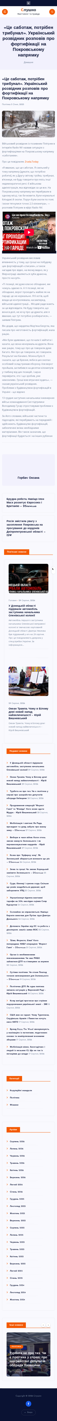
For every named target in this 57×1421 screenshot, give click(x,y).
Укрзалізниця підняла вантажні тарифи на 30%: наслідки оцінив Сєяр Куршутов (27, 901)
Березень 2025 (17, 1264)
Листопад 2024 (18, 1292)
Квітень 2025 (17, 1257)
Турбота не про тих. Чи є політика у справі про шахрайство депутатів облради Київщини (27, 795)
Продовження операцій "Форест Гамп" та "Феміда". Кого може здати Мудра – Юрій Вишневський (25, 809)
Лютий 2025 (16, 1271)
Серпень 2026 (17, 1142)
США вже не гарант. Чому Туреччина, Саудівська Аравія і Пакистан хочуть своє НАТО (28, 1018)
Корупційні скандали (21, 1091)
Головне (13, 600)
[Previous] (43, 1325)
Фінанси (14, 1105)
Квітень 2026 (17, 1170)
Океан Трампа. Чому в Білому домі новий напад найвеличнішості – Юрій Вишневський (27, 780)
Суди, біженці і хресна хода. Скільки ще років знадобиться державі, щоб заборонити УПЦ (28, 887)
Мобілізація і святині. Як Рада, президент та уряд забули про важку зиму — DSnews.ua (26, 827)
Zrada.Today (32, 161)
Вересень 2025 (18, 1221)
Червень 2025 (17, 1242)
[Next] (48, 1325)
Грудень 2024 (17, 1285)
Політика (6, 104)
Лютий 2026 (16, 1185)
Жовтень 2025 (17, 1213)
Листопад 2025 (18, 1206)
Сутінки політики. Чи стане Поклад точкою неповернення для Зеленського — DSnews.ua (28, 976)
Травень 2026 (17, 1163)
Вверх (30, 1412)
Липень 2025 (16, 1235)
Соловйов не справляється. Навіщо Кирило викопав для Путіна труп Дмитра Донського (28, 915)
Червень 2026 (17, 1156)
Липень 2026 (16, 1149)
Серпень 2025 (17, 1228)
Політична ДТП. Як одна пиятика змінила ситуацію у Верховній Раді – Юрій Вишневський (26, 990)
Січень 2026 (16, 1192)
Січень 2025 (16, 1278)
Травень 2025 (17, 1249)
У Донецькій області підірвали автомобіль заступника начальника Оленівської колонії (25, 766)
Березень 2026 (18, 1177)
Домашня (28, 62)
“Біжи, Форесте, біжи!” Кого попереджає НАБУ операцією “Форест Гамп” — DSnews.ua (27, 944)
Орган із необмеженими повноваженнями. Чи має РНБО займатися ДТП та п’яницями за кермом (28, 958)
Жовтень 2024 (17, 1300)
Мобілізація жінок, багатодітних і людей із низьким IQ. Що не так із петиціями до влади (26, 1050)
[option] (28, 1354)
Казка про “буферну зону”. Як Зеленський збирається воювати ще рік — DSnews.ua (28, 858)
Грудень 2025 (17, 1199)
